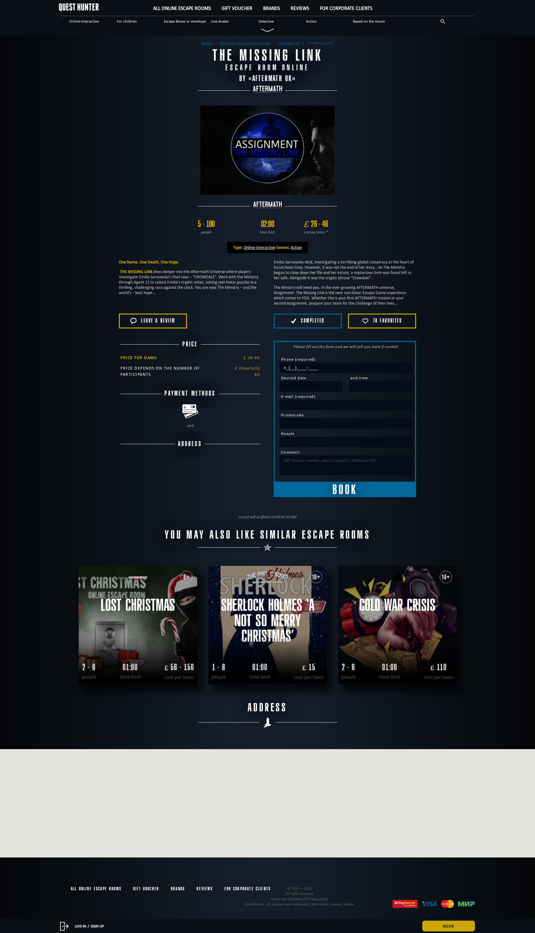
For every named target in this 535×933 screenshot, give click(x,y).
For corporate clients (346, 8)
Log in (80, 925)
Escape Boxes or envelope (185, 21)
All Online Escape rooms (182, 8)
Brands (271, 8)
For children (127, 21)
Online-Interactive (84, 21)
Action (311, 21)
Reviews (300, 8)
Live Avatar (220, 21)
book (448, 925)
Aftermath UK (272, 78)
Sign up (97, 925)
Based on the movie (369, 21)
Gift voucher (237, 8)
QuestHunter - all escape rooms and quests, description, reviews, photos (299, 904)
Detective (266, 21)
